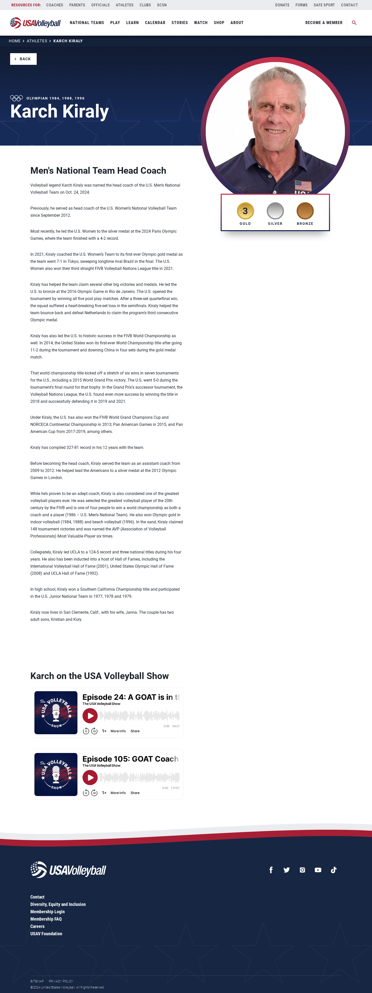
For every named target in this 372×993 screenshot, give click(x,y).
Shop (219, 22)
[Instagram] (302, 870)
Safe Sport (324, 5)
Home (15, 41)
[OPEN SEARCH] (354, 22)
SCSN (162, 5)
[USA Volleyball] (35, 22)
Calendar (155, 22)
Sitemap (37, 981)
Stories (180, 22)
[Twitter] (286, 870)
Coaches (54, 5)
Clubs (145, 5)
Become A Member (324, 22)
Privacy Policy (61, 981)
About (237, 22)
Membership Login (47, 911)
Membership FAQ (46, 919)
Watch (201, 22)
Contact (349, 5)
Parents (77, 5)
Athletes (125, 5)
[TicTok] (333, 870)
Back (25, 59)
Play (115, 22)
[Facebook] (271, 870)
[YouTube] (318, 870)
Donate (282, 5)
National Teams (87, 22)
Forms (302, 5)
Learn (132, 22)
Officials (100, 5)
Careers (37, 926)
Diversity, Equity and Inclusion (58, 904)
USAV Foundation (46, 933)
